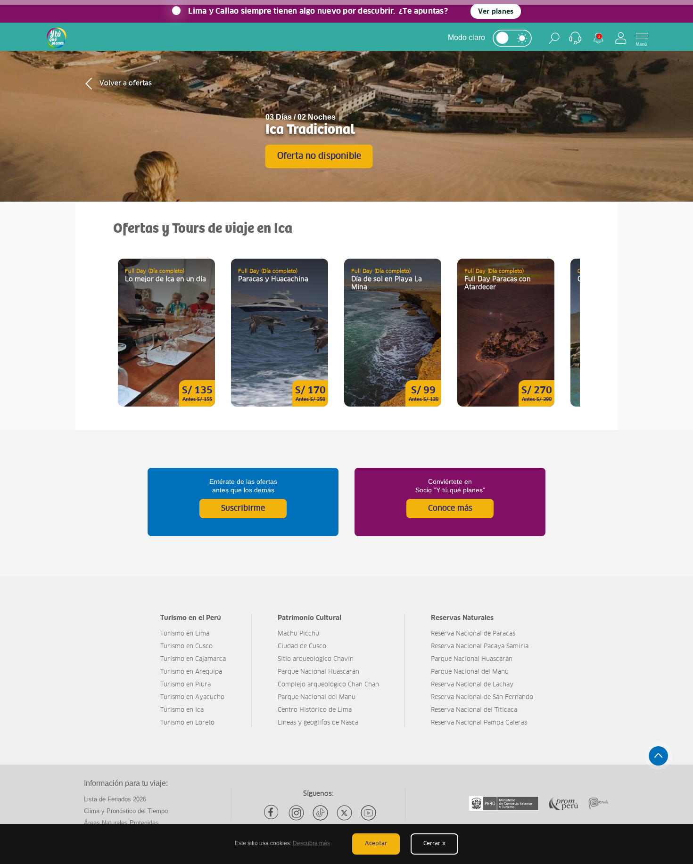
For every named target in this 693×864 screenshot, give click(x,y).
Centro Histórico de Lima (315, 710)
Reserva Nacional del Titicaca (474, 710)
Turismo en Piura (185, 685)
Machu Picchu (298, 634)
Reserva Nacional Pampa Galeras (479, 723)
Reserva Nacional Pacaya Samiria (479, 647)
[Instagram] (296, 813)
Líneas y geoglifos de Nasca (318, 723)
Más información (166, 333)
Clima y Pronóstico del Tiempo (126, 811)
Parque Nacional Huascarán (318, 672)
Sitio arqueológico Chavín (316, 659)
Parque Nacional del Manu (316, 697)
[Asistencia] (575, 38)
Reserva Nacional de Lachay (472, 685)
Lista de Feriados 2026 (115, 799)
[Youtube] (368, 813)
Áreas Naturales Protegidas (121, 822)
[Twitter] (344, 813)
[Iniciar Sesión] (621, 38)
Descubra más (311, 843)
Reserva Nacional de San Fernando (482, 697)
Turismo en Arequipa (191, 672)
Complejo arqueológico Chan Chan (328, 685)
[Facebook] (272, 813)
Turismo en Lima (184, 634)
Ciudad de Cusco (302, 647)
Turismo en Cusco (186, 647)
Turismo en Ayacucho (192, 697)
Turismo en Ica (182, 710)
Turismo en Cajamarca (193, 659)
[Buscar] (554, 38)
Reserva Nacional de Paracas (473, 634)
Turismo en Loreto (187, 723)
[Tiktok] (320, 813)
